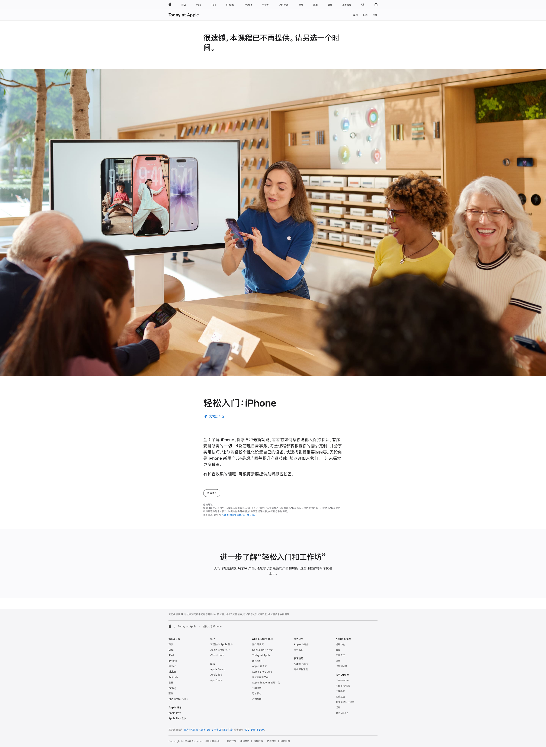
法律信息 (271, 741)
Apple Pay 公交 (177, 718)
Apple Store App (262, 671)
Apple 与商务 (301, 644)
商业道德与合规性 (345, 702)
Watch (172, 666)
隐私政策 (231, 741)
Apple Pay (174, 713)
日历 (365, 15)
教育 (338, 650)
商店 (170, 644)
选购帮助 (256, 699)
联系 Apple (342, 713)
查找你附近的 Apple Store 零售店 (202, 729)
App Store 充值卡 (178, 699)
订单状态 (256, 693)
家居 (170, 682)
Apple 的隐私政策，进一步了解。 (239, 515)
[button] (363, 4)
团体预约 (256, 661)
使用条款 (245, 741)
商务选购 (298, 650)
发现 (355, 15)
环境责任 (340, 655)
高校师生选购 (301, 669)
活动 (338, 707)
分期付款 (256, 688)
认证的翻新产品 (260, 677)
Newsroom (342, 680)
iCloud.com (217, 655)
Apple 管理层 (343, 686)
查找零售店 (258, 644)
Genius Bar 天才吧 (262, 650)
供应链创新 (341, 666)
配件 (170, 693)
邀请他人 (212, 493)
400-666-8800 (254, 729)
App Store (216, 680)
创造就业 (340, 696)
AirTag (172, 688)
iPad (171, 655)
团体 (375, 15)
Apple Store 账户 (220, 650)
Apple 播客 (216, 674)
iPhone (172, 661)
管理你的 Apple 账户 (221, 644)
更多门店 (228, 729)
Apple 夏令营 (259, 666)
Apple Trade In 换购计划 (266, 682)
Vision (172, 671)
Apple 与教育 (301, 664)
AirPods (173, 677)
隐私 (338, 661)
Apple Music (217, 669)
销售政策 (258, 741)
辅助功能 (340, 644)
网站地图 (285, 741)
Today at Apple (183, 15)
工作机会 (340, 691)
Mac (171, 650)
